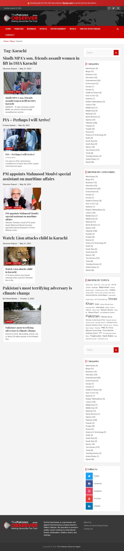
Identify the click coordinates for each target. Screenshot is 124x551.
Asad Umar (97, 285)
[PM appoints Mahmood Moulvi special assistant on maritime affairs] (22, 199)
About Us (87, 522)
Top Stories (90, 150)
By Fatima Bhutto (10, 299)
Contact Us (88, 529)
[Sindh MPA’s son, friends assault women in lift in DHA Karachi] (22, 83)
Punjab (88, 129)
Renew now (68, 3)
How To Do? (91, 96)
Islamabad (100, 307)
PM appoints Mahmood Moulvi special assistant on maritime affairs (21, 216)
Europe (88, 86)
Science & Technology (94, 135)
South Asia (90, 141)
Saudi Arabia (107, 336)
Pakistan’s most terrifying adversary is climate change (20, 329)
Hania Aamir (112, 295)
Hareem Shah (90, 299)
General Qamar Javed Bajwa (96, 295)
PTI (100, 333)
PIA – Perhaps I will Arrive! (20, 154)
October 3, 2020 (27, 299)
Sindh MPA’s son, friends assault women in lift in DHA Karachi (20, 100)
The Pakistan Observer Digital (68, 547)
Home (8, 29)
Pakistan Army (106, 317)
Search (116, 52)
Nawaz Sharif (93, 312)
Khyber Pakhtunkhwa (94, 102)
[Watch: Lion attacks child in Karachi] (19, 256)
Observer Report (10, 69)
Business (31, 29)
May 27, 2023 (25, 69)
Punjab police (95, 336)
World (73, 29)
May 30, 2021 (24, 125)
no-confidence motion (107, 312)
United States (91, 159)
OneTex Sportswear (90, 29)
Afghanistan (89, 285)
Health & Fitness (92, 93)
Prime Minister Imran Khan (99, 329)
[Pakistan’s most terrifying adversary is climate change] (22, 313)
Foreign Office (90, 293)
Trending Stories (92, 156)
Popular (89, 126)
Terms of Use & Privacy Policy (96, 526)
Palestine (97, 328)
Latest (9, 207)
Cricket (112, 290)
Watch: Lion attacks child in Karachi (18, 270)
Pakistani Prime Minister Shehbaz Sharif (101, 324)
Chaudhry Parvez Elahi (101, 290)
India (97, 304)
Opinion (9, 148)
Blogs (8, 263)
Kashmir (89, 99)
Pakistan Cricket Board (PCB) (95, 320)
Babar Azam (104, 287)
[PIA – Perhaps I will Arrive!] (22, 140)
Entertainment (58, 29)
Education (90, 77)
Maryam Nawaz (107, 310)
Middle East (90, 108)
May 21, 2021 (25, 243)
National (89, 114)
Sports (43, 29)
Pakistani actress (100, 322)
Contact (9, 35)
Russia (88, 132)
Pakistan (18, 29)
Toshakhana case (103, 339)
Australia (95, 287)
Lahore (88, 310)
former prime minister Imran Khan (105, 293)
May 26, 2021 (25, 184)
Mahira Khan (96, 310)
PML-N (104, 327)
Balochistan (90, 68)
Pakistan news (107, 325)
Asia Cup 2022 (106, 285)
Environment (91, 83)
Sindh (18, 92)
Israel (107, 307)
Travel (88, 153)
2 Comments (10, 158)
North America (91, 117)
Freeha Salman (9, 125)
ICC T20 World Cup (101, 299)
